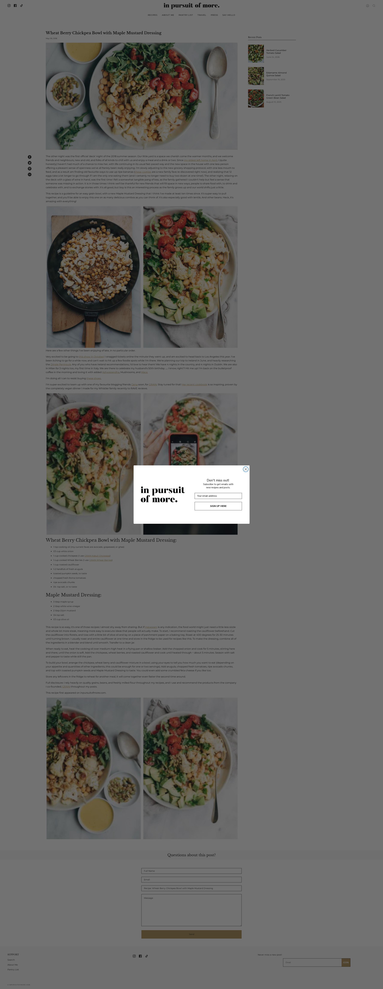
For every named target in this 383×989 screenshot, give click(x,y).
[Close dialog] (245, 469)
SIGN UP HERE (218, 506)
